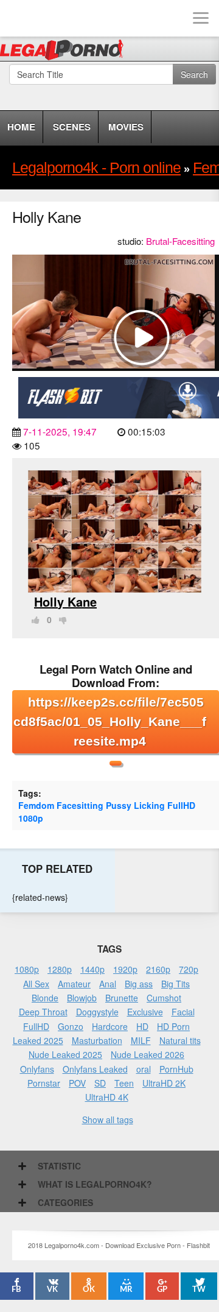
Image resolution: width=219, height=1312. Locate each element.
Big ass (139, 984)
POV (77, 1083)
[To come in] (54, 18)
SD (100, 1083)
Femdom (36, 805)
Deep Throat (43, 1012)
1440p (92, 969)
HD (142, 1026)
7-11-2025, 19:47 (60, 431)
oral (143, 1069)
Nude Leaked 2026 (147, 1054)
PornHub (176, 1069)
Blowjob (82, 998)
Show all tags (107, 1119)
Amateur (74, 984)
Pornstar (43, 1083)
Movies (126, 126)
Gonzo (70, 1026)
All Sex (36, 984)
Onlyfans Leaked (95, 1069)
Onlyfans (37, 1069)
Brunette (121, 998)
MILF (141, 1040)
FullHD (181, 805)
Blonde (45, 998)
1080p (30, 818)
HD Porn (173, 1026)
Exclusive (145, 1012)
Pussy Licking (135, 805)
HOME (21, 126)
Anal (107, 984)
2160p (158, 969)
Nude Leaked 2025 (65, 1054)
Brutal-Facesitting (180, 241)
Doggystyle (97, 1012)
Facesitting (80, 805)
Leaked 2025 (38, 1040)
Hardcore (110, 1026)
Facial (183, 1012)
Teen (124, 1083)
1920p (125, 969)
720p (188, 969)
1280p (59, 969)
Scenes (72, 126)
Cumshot (164, 998)
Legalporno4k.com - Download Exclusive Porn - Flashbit (65, 52)
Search (194, 74)
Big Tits (175, 984)
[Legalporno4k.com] (18, 18)
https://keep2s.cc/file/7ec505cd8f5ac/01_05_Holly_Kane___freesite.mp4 (109, 721)
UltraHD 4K (106, 1097)
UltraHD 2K (164, 1083)
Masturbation (97, 1040)
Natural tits (180, 1040)
